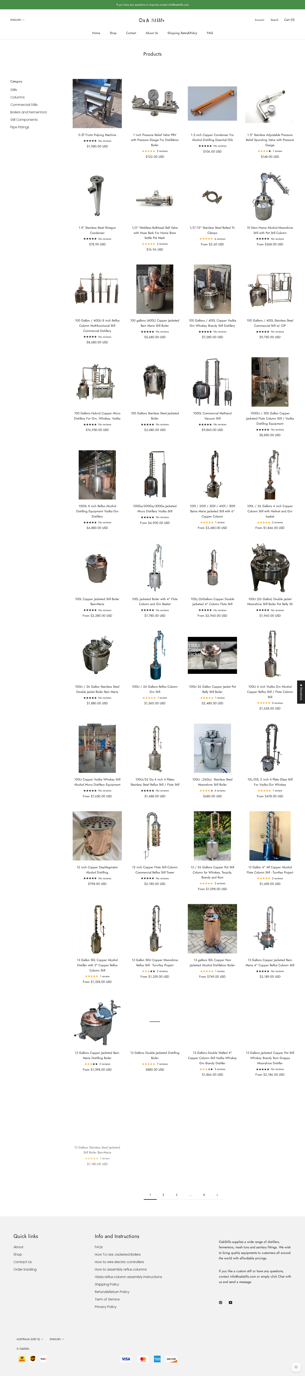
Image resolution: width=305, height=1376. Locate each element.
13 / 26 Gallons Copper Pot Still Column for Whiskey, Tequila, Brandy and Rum (212, 872)
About (18, 1247)
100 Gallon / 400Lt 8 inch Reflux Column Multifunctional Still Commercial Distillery (97, 325)
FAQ (210, 33)
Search (274, 20)
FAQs (99, 1247)
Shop (113, 33)
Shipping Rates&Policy (182, 33)
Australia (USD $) (28, 1339)
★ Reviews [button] (301, 692)
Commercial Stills (24, 104)
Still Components (24, 119)
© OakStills (23, 1349)
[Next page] (217, 1195)
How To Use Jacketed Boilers (118, 1254)
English (15, 20)
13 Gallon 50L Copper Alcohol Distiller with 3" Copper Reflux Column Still (97, 965)
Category (16, 81)
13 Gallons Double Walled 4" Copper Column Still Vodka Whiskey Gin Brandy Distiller (212, 1058)
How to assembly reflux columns (121, 1269)
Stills (13, 89)
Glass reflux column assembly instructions (128, 1276)
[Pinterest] (220, 1302)
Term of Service (107, 1299)
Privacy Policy (106, 1306)
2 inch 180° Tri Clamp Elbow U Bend (212, 1146)
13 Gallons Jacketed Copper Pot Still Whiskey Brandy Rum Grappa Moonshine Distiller (270, 1058)
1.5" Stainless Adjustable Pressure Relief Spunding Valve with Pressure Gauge (270, 140)
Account (259, 20)
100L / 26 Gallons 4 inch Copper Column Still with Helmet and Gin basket (270, 511)
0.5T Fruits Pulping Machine (97, 135)
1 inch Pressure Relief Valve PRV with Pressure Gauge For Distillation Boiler (155, 140)
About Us (152, 33)
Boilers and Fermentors (28, 112)
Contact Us (22, 1262)
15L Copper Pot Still (155, 1146)
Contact (131, 33)
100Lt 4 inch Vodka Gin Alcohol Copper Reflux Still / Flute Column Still (270, 691)
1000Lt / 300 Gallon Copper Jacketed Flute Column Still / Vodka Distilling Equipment (270, 418)
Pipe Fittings (19, 127)
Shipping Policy (107, 1284)
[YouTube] (230, 1302)
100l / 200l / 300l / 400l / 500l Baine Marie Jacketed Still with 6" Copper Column (212, 511)
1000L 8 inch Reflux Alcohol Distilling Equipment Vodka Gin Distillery (97, 511)
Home (96, 33)
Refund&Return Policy (112, 1291)
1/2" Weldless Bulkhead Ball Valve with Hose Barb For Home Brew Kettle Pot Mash (155, 232)
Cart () (289, 19)
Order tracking (25, 1269)
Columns (17, 97)
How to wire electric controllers (119, 1262)
